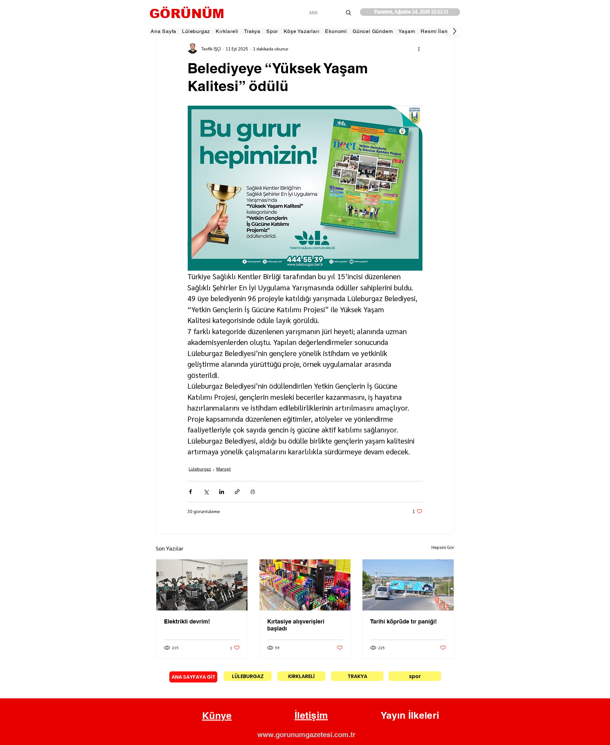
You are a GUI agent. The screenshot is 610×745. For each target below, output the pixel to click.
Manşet (223, 468)
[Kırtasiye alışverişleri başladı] (305, 584)
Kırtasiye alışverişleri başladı (295, 625)
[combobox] (331, 13)
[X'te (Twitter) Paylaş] (206, 492)
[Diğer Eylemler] (419, 48)
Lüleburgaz (200, 468)
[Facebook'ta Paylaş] (190, 492)
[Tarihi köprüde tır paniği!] (408, 584)
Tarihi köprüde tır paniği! (403, 621)
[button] (217, 716)
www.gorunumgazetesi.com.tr (306, 734)
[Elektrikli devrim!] (201, 584)
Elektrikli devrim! (187, 621)
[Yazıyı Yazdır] (253, 492)
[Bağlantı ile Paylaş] (237, 492)
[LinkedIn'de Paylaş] (222, 492)
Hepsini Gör (442, 547)
